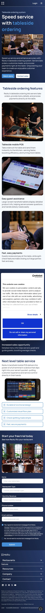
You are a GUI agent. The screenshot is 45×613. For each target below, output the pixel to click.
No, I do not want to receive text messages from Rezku (21, 538)
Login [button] (35, 3)
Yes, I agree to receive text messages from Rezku (19, 524)
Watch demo (8, 76)
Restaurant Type (8, 486)
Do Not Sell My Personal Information (30, 607)
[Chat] (40, 609)
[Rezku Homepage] (2, 3)
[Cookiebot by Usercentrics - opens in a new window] (32, 276)
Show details (32, 314)
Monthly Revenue (9, 496)
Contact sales (22, 76)
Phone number (7, 505)
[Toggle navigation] (41, 3)
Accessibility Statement (12, 607)
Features (4, 564)
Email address (7, 515)
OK (22, 323)
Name (4, 477)
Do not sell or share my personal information (22, 333)
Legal (2, 607)
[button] (22, 405)
